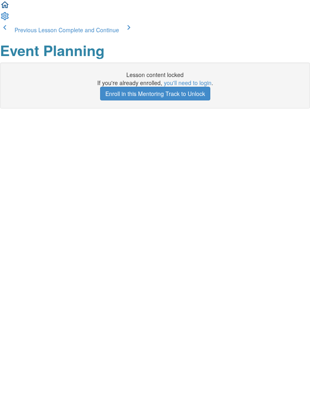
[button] (5, 7)
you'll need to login (188, 83)
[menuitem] (5, 19)
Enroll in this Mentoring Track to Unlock (155, 94)
